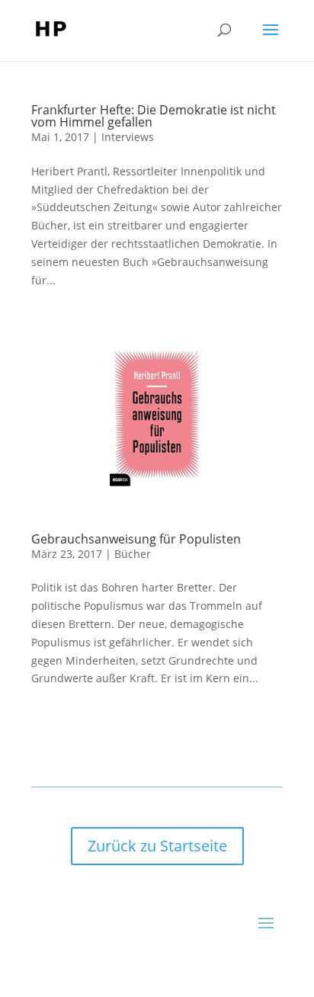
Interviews (127, 137)
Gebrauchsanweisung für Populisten (136, 539)
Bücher (132, 554)
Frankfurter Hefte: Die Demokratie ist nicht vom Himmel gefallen (153, 115)
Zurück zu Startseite (157, 845)
